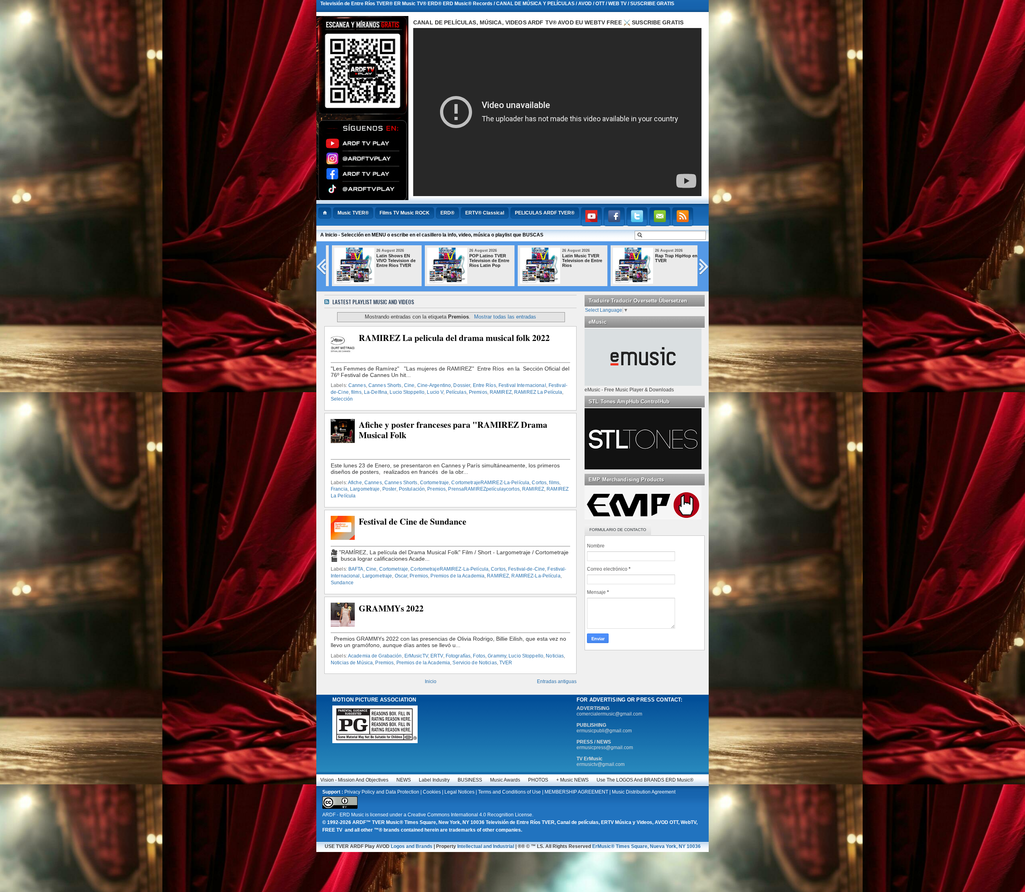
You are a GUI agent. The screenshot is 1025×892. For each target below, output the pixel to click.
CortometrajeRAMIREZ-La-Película (490, 482)
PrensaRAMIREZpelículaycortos (483, 489)
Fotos (479, 656)
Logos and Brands (411, 846)
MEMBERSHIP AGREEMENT (576, 792)
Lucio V (435, 392)
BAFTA (356, 569)
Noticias (555, 656)
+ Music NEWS (572, 780)
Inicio (430, 681)
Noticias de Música (352, 662)
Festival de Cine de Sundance (412, 521)
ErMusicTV (416, 656)
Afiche (355, 482)
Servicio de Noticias (474, 662)
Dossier (461, 385)
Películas (456, 392)
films (356, 392)
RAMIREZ (501, 392)
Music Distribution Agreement (643, 792)
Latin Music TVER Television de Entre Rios (579, 260)
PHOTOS (538, 780)
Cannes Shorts (385, 385)
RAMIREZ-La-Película (535, 576)
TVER (505, 662)
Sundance (342, 582)
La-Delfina (375, 392)
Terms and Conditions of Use (509, 792)
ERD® (447, 213)
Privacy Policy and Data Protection (381, 792)
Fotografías (458, 656)
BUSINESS (470, 780)
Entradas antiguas (557, 681)
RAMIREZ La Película (538, 392)
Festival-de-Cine (526, 569)
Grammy (497, 656)
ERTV (436, 656)
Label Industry (434, 780)
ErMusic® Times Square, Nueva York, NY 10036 (646, 846)
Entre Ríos (484, 385)
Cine (409, 385)
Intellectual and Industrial (485, 846)
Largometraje (365, 489)
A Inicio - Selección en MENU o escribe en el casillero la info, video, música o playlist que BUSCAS (431, 235)
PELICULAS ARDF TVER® (545, 213)
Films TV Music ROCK (405, 213)
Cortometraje (434, 482)
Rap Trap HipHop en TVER (672, 258)
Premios (478, 392)
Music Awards (505, 780)
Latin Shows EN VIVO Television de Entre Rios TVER (392, 260)
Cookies (432, 792)
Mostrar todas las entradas (505, 317)
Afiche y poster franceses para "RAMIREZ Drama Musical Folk (453, 429)
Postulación (412, 489)
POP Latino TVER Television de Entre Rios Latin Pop (486, 260)
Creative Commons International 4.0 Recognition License (470, 815)
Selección (342, 399)
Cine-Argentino (434, 385)
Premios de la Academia (457, 576)
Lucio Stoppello (407, 392)
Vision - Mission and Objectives (354, 780)
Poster (389, 489)
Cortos (539, 482)
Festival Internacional (522, 385)
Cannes (357, 385)
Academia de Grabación (375, 656)
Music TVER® (353, 213)
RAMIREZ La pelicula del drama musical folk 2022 (454, 338)
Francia (339, 489)
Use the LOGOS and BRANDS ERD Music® (645, 780)
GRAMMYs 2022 (391, 608)
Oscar (401, 576)
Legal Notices (459, 792)
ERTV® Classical (484, 213)
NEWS (403, 780)
